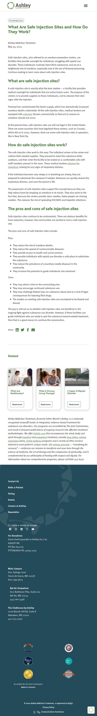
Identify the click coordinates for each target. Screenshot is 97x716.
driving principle (61, 444)
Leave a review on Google (24, 525)
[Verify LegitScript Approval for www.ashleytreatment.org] (28, 660)
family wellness (34, 440)
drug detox (72, 437)
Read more (17, 404)
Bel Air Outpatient (19, 588)
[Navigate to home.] (18, 5)
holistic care (39, 433)
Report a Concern (28, 687)
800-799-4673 (15, 579)
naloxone (27, 114)
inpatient (26, 437)
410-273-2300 (15, 619)
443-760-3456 (17, 599)
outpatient (41, 437)
